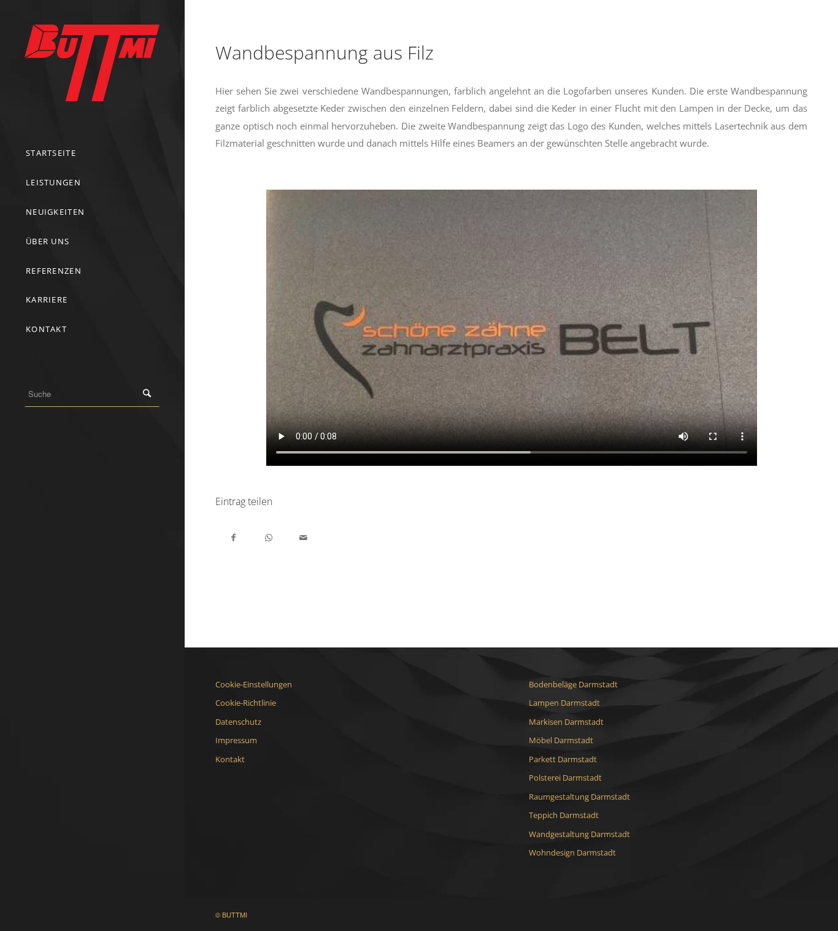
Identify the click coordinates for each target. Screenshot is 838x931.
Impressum (236, 740)
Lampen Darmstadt (564, 702)
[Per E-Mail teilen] (303, 537)
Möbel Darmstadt (561, 740)
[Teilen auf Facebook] (233, 537)
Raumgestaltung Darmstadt (579, 796)
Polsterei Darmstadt (565, 777)
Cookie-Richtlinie (245, 702)
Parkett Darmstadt (563, 759)
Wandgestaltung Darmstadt (579, 834)
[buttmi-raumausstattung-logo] (92, 63)
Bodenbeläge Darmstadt (573, 684)
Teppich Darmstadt (564, 815)
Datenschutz (238, 721)
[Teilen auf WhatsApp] (268, 537)
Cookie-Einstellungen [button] (253, 684)
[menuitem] (92, 153)
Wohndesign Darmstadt (572, 852)
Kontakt (230, 759)
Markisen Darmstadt (566, 721)
